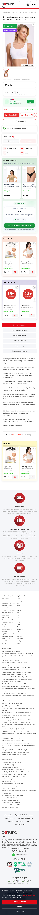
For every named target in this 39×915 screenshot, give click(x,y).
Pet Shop (4, 627)
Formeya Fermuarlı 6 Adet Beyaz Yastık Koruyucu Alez (16, 715)
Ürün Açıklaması (19, 325)
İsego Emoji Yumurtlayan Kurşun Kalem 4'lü (13, 703)
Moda (13, 12)
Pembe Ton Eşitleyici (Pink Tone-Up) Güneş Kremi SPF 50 (16, 720)
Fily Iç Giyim (7, 137)
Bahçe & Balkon (6, 641)
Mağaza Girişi (34, 1)
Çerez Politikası (9, 818)
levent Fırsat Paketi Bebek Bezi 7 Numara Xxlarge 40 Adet (17, 679)
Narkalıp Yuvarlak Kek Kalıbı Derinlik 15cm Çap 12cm (15, 750)
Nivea (18, 624)
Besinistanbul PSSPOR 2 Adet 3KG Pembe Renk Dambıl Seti (17, 712)
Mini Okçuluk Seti (6, 793)
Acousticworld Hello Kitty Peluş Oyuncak (12, 762)
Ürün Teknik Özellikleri (19, 330)
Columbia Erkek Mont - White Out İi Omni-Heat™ (14, 774)
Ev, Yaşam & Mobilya (7, 605)
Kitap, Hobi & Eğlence (7, 622)
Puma (18, 622)
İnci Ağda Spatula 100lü (8, 717)
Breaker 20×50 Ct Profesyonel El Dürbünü (12, 805)
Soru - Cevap (19, 346)
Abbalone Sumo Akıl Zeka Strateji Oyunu (12, 795)
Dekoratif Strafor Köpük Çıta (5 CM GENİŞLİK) (13, 729)
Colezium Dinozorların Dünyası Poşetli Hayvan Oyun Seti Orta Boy (19, 790)
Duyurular (19, 821)
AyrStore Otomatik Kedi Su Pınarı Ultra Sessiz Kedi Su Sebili (17, 686)
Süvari (18, 615)
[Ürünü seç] (5, 168)
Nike (18, 617)
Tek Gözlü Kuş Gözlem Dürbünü (10, 800)
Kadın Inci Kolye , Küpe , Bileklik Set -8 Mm (13, 740)
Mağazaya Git (10, 141)
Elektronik (4, 601)
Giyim (19, 12)
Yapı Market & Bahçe (7, 629)
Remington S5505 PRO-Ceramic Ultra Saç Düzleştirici (16, 691)
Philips (18, 605)
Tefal (18, 608)
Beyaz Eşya (4, 631)
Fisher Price (20, 638)
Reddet (19, 906)
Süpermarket (5, 615)
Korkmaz (19, 610)
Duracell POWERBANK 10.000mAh (10, 669)
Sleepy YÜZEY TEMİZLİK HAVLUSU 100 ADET (12, 681)
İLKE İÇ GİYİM (8, 17)
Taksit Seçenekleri (19, 341)
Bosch (18, 603)
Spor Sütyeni (34, 12)
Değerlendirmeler (19, 335)
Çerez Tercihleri (19, 824)
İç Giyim (25, 12)
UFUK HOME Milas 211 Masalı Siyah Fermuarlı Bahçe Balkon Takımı (19, 684)
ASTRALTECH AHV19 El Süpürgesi (10, 786)
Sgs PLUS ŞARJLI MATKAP (8, 788)
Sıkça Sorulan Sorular (25, 818)
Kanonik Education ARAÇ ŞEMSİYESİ (11, 651)
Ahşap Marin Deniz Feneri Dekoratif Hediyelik (13, 769)
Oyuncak (4, 624)
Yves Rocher (20, 629)
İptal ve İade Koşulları (20, 351)
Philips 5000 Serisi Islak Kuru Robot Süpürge (14, 693)
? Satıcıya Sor (28, 141)
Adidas (19, 620)
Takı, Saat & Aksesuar (7, 636)
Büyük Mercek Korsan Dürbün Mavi (11, 802)
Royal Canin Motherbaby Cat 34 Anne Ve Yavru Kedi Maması (18, 695)
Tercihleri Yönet (20, 911)
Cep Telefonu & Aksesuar (8, 603)
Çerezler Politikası (29, 895)
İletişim (10, 821)
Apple (18, 598)
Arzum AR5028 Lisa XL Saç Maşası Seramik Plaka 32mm (17, 752)
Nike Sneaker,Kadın (7, 665)
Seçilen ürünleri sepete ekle (19, 225)
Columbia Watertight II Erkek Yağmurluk (12, 783)
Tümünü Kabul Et (19, 902)
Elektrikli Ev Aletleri (6, 638)
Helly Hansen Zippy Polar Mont (10, 779)
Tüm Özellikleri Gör (19, 121)
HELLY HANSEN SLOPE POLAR (9, 781)
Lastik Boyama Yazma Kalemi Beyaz (11, 738)
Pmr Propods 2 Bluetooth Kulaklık (10, 660)
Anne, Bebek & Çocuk (7, 612)
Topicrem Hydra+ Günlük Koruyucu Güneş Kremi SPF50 (16, 667)
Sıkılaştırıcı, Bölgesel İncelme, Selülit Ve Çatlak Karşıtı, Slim (17, 743)
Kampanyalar (14, 1)
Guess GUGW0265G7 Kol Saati (10, 767)
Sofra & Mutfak (5, 608)
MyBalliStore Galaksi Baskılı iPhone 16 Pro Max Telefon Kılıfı (17, 672)
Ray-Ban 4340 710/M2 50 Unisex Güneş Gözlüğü (14, 662)
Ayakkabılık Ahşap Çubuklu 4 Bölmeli (11, 706)
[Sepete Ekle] (15, 272)
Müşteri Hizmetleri (21, 1)
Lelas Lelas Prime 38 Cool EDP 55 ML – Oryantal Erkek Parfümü (18, 677)
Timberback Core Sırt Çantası (9, 765)
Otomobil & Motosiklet (7, 620)
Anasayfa (6, 12)
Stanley (19, 641)
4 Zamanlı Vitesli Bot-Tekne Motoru (11, 798)
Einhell (18, 643)
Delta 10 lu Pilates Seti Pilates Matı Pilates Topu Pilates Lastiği (18, 688)
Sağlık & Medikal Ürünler (8, 634)
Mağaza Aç (28, 1)
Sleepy (18, 631)
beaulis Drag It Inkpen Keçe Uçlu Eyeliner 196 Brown (15, 731)
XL (28, 93)
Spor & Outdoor (5, 617)
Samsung (19, 601)
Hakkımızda (7, 815)
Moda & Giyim (5, 598)
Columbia (19, 636)
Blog (27, 821)
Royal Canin (20, 634)
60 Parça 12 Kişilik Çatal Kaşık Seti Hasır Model (14, 754)
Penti (18, 612)
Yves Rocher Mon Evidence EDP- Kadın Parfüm (14, 674)
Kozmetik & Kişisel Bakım (8, 610)
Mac (18, 627)
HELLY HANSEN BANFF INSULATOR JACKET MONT (13, 776)
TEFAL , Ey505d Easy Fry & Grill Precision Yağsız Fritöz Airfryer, (17, 653)
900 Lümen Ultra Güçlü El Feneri (10, 807)
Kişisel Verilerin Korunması (24, 815)
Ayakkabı (4, 643)
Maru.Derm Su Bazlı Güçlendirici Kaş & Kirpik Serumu (16, 722)
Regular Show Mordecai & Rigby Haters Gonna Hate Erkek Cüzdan (19, 733)
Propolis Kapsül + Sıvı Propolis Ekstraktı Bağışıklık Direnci (16, 772)
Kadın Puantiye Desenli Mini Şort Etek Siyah (13, 736)
